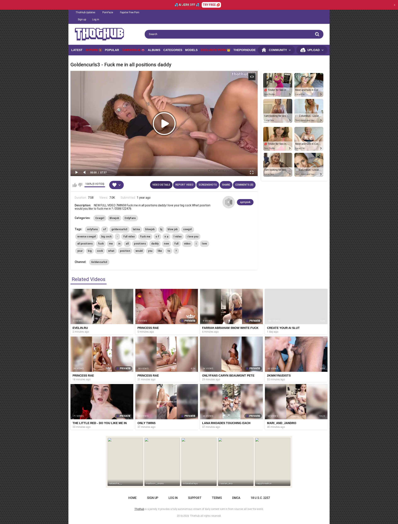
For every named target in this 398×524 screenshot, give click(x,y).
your (80, 250)
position (125, 250)
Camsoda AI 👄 (133, 50)
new (166, 243)
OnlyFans (130, 218)
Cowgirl (99, 218)
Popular (112, 50)
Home (132, 498)
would (139, 250)
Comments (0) (244, 184)
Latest (77, 50)
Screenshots (208, 184)
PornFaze (107, 12)
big (90, 250)
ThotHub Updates (85, 12)
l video (178, 236)
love (204, 243)
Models (191, 50)
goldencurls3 (119, 229)
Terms (217, 498)
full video (129, 236)
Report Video (184, 184)
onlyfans (92, 229)
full (176, 243)
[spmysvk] (228, 202)
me (111, 243)
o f (157, 236)
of (104, 229)
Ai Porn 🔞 (94, 50)
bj (161, 229)
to (168, 250)
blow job (173, 229)
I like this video (75, 185)
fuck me (145, 236)
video (187, 243)
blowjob (150, 229)
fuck (101, 243)
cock (100, 250)
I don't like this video (80, 185)
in (119, 243)
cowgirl (187, 229)
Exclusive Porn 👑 (215, 50)
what (111, 250)
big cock (106, 236)
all (127, 243)
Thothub (195, 515)
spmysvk (245, 202)
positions (140, 243)
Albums (154, 50)
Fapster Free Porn (129, 12)
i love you (192, 236)
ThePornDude (244, 50)
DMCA (236, 498)
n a (166, 236)
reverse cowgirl (86, 236)
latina (136, 229)
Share (226, 184)
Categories (172, 50)
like (160, 250)
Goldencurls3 (99, 262)
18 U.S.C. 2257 (260, 498)
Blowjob (114, 218)
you (150, 250)
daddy (155, 243)
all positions (85, 243)
